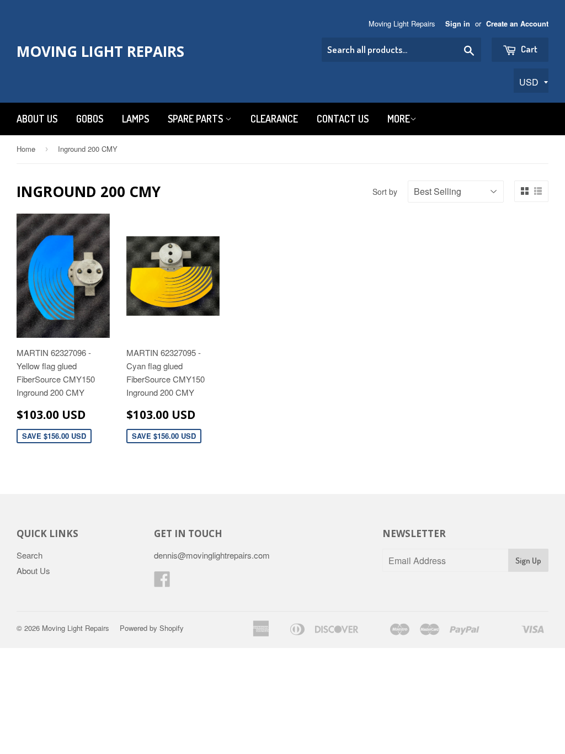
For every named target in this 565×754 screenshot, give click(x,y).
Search (29, 555)
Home (26, 149)
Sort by (384, 191)
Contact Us (343, 119)
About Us (37, 119)
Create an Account (517, 24)
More (398, 119)
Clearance (274, 119)
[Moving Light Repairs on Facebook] (162, 582)
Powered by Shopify (152, 628)
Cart (528, 49)
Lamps (135, 119)
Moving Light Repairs (100, 51)
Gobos (89, 119)
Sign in (457, 24)
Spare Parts (196, 119)
